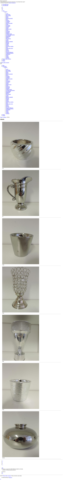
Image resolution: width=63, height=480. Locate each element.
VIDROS (7, 57)
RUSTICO (7, 51)
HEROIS (7, 37)
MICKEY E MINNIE (9, 41)
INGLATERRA (8, 38)
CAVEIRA (7, 22)
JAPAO (7, 39)
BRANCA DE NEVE (9, 18)
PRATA (7, 49)
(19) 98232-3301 (5, 4)
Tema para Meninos (9, 52)
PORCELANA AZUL (9, 48)
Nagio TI (10, 477)
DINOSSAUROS (8, 29)
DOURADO (8, 86)
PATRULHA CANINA (9, 46)
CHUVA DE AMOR (9, 23)
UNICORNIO (8, 54)
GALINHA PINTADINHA (10, 34)
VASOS (7, 56)
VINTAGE (7, 113)
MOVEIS (7, 42)
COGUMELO (8, 26)
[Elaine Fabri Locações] (6, 58)
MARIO (7, 40)
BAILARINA (8, 14)
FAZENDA (7, 32)
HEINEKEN (8, 36)
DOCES (7, 30)
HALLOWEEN (8, 35)
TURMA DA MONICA (9, 53)
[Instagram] (2, 8)
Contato (3, 60)
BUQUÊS (7, 20)
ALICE (7, 13)
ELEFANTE (8, 31)
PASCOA (7, 45)
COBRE (7, 24)
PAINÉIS (7, 43)
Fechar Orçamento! (12, 2)
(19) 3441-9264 (5, 5)
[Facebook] (2, 7)
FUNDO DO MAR (9, 33)
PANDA (7, 44)
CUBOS (7, 28)
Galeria (3, 59)
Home (3, 10)
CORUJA (7, 27)
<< (2, 460)
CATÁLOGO (4, 66)
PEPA (7, 47)
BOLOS (7, 16)
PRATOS (7, 50)
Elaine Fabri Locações (7, 475)
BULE (7, 19)
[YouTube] (2, 9)
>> (2, 464)
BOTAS (7, 17)
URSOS (7, 55)
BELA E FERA (8, 15)
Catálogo (5, 11)
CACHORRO (8, 21)
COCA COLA (8, 25)
